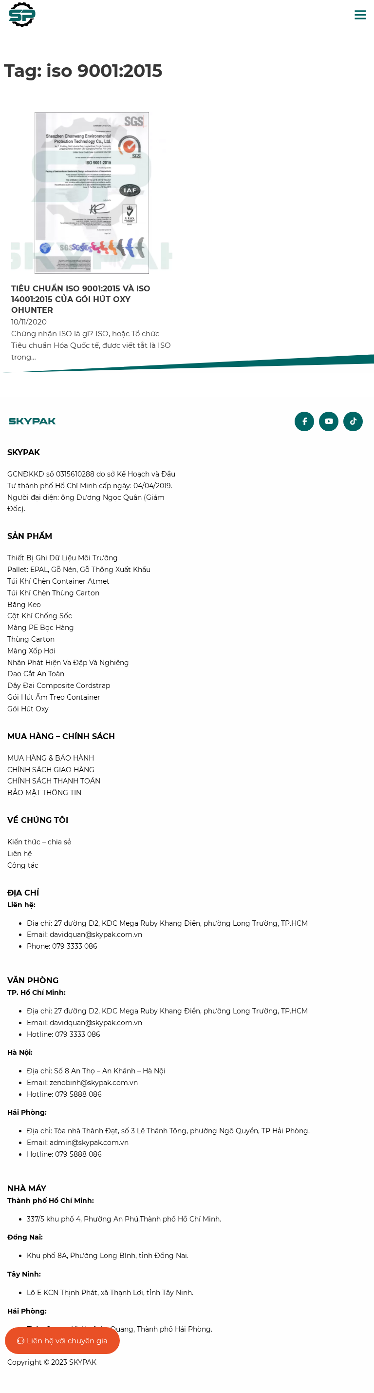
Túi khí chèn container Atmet (58, 581)
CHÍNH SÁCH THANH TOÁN (53, 781)
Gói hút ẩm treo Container (53, 697)
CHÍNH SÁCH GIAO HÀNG (50, 769)
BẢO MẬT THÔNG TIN (44, 792)
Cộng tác (22, 865)
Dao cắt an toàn (35, 673)
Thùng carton (31, 639)
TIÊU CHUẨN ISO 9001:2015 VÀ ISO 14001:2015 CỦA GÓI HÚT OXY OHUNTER (80, 299)
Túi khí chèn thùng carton (53, 593)
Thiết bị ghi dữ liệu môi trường (62, 557)
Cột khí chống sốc (39, 615)
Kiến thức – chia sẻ (39, 842)
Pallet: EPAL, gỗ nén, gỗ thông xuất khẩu (78, 569)
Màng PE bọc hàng (40, 627)
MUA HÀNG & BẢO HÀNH (50, 758)
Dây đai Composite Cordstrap (58, 685)
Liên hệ (19, 853)
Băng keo (24, 604)
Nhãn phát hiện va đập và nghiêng (68, 662)
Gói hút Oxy (28, 709)
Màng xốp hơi (31, 651)
